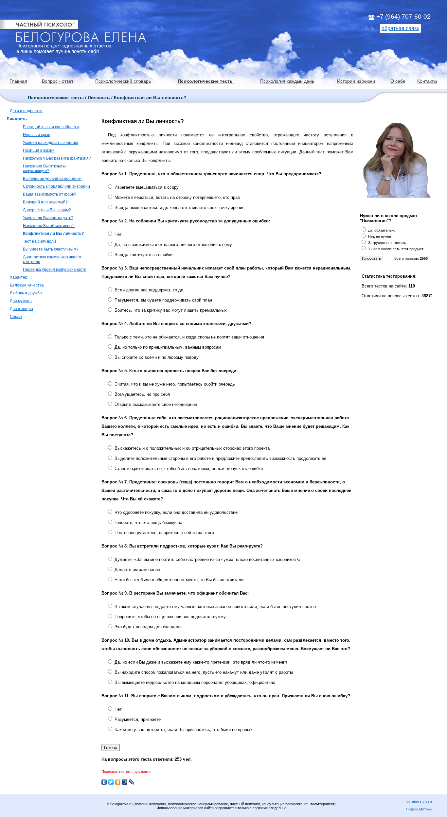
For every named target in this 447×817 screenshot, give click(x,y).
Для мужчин (21, 301)
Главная (18, 81)
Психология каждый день (287, 81)
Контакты (427, 81)
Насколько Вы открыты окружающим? (44, 168)
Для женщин (21, 308)
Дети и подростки (26, 111)
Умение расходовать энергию (50, 142)
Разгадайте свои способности (51, 127)
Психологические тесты (206, 81)
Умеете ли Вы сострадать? (48, 218)
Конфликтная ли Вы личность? (53, 233)
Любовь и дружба (26, 293)
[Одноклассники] (118, 782)
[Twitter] (111, 782)
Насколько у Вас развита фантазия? (57, 158)
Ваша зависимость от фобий (50, 194)
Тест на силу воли (39, 241)
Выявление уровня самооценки (52, 178)
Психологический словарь (123, 81)
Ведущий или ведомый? (45, 202)
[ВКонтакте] (104, 782)
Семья (16, 316)
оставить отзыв (419, 801)
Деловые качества (27, 285)
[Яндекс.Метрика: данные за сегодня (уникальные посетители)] (419, 809)
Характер (18, 277)
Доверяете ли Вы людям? (47, 210)
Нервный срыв (36, 134)
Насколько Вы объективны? (49, 225)
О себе (397, 81)
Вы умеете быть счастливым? (51, 249)
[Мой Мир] (124, 782)
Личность (17, 118)
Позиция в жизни (39, 150)
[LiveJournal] (131, 782)
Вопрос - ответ (57, 81)
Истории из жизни (356, 81)
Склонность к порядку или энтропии (56, 186)
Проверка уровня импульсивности (54, 269)
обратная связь (400, 28)
